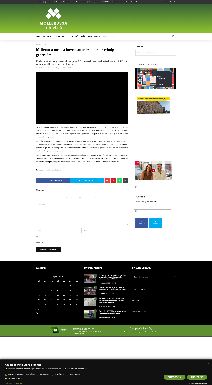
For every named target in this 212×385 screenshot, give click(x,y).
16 (77, 295)
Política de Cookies (139, 312)
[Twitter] (170, 2)
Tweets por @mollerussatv (146, 202)
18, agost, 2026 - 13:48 (107, 306)
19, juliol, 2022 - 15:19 (64, 68)
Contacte (57, 2)
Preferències (59, 374)
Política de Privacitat (70, 2)
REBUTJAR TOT (197, 377)
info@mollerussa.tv (89, 328)
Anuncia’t (83, 2)
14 (64, 295)
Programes (93, 36)
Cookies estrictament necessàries (21, 374)
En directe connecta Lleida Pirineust (124, 2)
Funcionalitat (75, 374)
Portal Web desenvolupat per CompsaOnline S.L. (141, 332)
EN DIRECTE (105, 2)
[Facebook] (167, 2)
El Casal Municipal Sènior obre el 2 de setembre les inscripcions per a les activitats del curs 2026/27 (112, 277)
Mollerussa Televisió (46, 68)
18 (45, 300)
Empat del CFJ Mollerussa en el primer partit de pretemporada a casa (113, 312)
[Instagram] (174, 2)
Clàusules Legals (138, 289)
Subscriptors (93, 2)
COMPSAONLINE (201, 383)
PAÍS (83, 36)
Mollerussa (41, 45)
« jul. (38, 313)
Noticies (47, 36)
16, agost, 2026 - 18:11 (107, 317)
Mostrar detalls (15, 379)
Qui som (48, 2)
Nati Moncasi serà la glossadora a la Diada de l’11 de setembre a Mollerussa (112, 288)
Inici (40, 2)
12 (51, 295)
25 (45, 304)
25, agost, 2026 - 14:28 (107, 294)
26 (52, 304)
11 (45, 295)
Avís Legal (136, 301)
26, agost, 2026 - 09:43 (107, 283)
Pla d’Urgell (61, 36)
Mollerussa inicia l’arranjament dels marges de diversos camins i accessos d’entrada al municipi (111, 300)
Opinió (75, 36)
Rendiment (44, 374)
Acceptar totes (174, 377)
